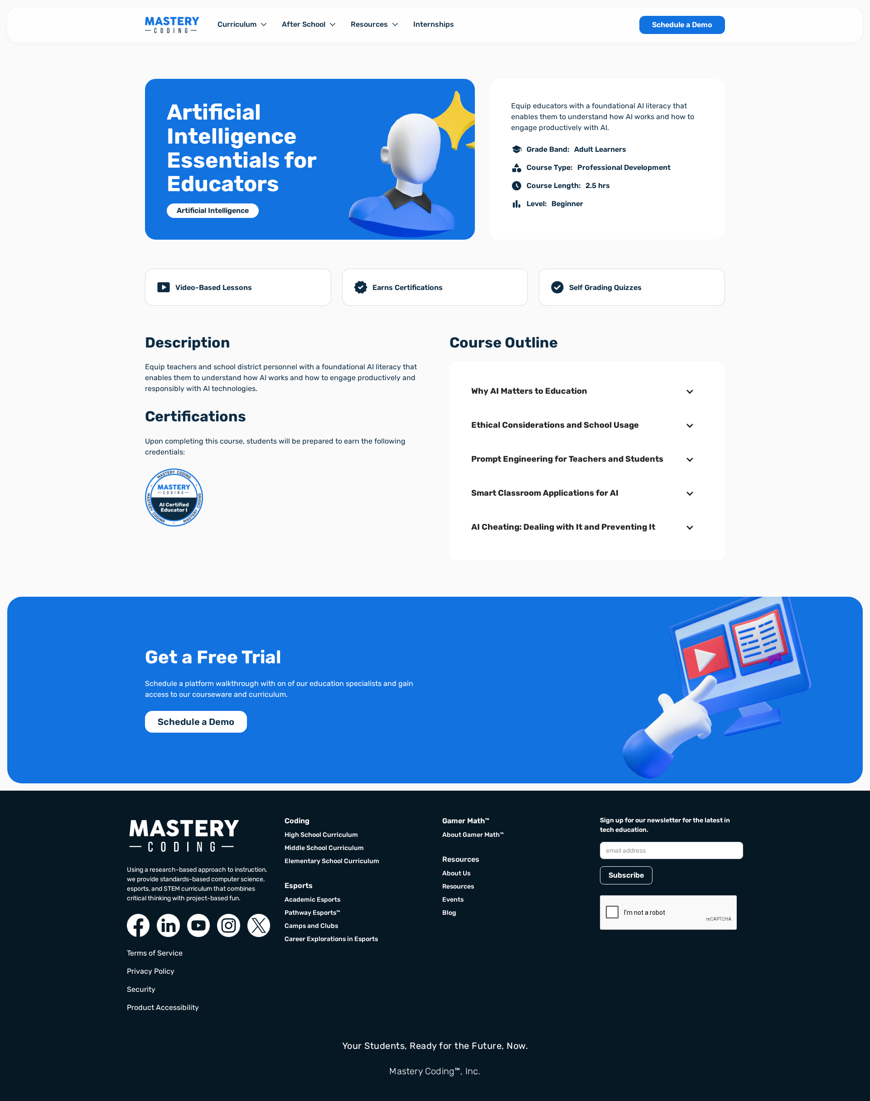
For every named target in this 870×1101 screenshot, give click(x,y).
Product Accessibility (163, 1007)
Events (453, 899)
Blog (449, 913)
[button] (242, 24)
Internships (433, 24)
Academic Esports (312, 899)
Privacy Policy (150, 971)
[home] (172, 25)
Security (141, 989)
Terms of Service (155, 953)
